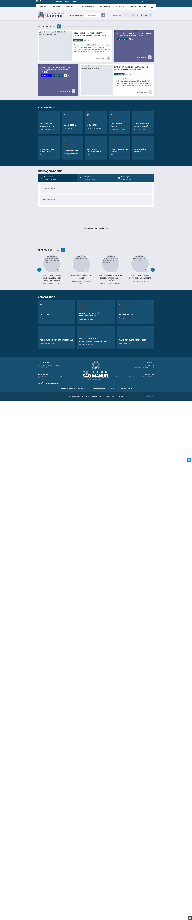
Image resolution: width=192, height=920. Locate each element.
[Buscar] (103, 15)
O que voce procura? (77, 15)
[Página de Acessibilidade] (150, 15)
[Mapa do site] (146, 15)
